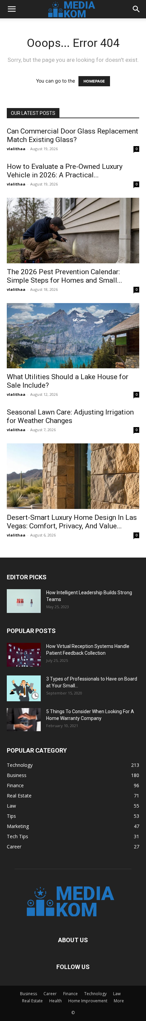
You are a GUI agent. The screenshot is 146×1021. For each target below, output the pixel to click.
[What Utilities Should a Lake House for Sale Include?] (73, 336)
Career (50, 994)
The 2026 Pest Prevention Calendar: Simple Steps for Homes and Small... (64, 276)
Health (55, 1001)
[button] (11, 9)
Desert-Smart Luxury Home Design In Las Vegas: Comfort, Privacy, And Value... (72, 521)
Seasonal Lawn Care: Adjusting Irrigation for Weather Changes (70, 416)
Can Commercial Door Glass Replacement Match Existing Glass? (72, 135)
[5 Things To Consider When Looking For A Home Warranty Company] (24, 719)
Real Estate (32, 1001)
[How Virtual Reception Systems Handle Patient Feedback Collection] (24, 655)
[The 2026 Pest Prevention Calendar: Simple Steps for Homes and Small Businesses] (73, 230)
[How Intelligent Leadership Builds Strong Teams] (24, 601)
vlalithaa (16, 148)
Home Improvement (87, 1001)
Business (28, 994)
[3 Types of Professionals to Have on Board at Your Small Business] (24, 688)
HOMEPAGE (94, 81)
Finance (70, 994)
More (119, 1001)
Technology (95, 994)
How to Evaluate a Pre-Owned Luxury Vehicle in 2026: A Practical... (65, 170)
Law (117, 994)
